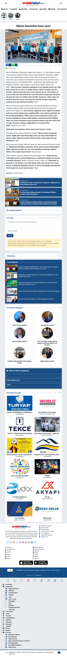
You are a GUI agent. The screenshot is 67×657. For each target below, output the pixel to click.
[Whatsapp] (35, 542)
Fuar (9, 603)
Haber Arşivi (44, 537)
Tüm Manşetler (45, 533)
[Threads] (29, 542)
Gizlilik (8, 556)
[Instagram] (17, 542)
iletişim (36, 558)
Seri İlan (8, 620)
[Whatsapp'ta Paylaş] (13, 65)
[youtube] (28, 580)
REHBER (52, 9)
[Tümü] (59, 256)
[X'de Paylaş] (9, 65)
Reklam (36, 556)
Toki (8, 553)
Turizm (36, 553)
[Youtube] (23, 542)
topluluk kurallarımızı (22, 241)
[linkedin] (61, 580)
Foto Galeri (9, 611)
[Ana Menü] (6, 3)
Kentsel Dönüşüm (39, 549)
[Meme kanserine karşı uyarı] (33, 46)
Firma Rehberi (10, 618)
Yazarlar (8, 616)
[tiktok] (41, 580)
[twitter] (14, 580)
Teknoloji (11, 609)
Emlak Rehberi (11, 549)
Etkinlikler (11, 601)
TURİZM (44, 9)
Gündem (11, 605)
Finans (8, 554)
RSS (10, 570)
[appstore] (26, 562)
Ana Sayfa (9, 584)
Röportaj (8, 622)
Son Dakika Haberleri (47, 535)
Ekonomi (9, 547)
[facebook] (8, 580)
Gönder (10, 235)
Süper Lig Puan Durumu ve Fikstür (19, 641)
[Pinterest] (14, 542)
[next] (55, 580)
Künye (8, 558)
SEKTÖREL (24, 9)
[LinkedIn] (20, 542)
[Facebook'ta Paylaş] (7, 65)
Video (8, 614)
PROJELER (34, 9)
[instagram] (21, 580)
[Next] (32, 542)
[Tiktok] (26, 542)
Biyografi (9, 624)
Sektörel (36, 551)
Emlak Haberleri (38, 547)
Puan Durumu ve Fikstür (47, 531)
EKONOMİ (14, 9)
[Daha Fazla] (16, 65)
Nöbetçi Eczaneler (46, 526)
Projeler (9, 551)
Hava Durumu (45, 527)
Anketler (8, 626)
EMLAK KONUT (62, 9)
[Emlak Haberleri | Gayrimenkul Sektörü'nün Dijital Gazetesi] (33, 3)
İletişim (8, 630)
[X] (10, 542)
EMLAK (5, 9)
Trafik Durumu (45, 529)
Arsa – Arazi (12, 599)
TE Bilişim (38, 575)
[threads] (48, 580)
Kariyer (36, 554)
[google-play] (41, 562)
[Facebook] (7, 542)
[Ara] (61, 3)
